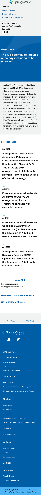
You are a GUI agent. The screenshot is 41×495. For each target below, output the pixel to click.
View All (19, 280)
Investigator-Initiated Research (14, 418)
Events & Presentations (12, 18)
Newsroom (8, 470)
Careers (7, 428)
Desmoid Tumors (9, 448)
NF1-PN (6, 453)
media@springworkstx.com (12, 287)
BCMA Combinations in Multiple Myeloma (17, 387)
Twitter (6, 32)
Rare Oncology (8, 382)
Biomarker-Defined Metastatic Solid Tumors (18, 391)
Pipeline (7, 399)
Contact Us (7, 29)
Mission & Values (9, 362)
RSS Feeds (30, 321)
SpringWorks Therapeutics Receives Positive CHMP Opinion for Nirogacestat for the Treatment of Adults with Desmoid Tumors (18, 258)
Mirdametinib (7, 409)
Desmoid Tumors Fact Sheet (16, 295)
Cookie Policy (31, 492)
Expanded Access (9, 457)
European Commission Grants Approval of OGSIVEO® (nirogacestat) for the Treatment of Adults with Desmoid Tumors (19, 200)
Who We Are (9, 352)
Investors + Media (9, 23)
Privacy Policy (9, 492)
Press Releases (9, 14)
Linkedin (2, 32)
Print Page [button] (11, 321)
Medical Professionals (11, 26)
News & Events (8, 10)
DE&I (4, 366)
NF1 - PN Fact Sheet (12, 302)
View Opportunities (9, 434)
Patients (7, 442)
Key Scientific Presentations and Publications (19, 422)
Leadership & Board (10, 358)
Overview (6, 7)
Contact (7, 463)
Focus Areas (9, 376)
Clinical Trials (7, 414)
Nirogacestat (7, 405)
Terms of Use (21, 492)
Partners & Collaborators (11, 371)
